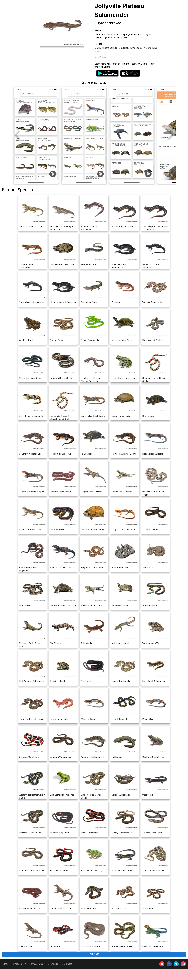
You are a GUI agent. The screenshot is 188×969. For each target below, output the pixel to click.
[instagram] (183, 963)
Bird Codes (67, 964)
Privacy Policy (19, 964)
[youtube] (161, 963)
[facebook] (169, 963)
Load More (94, 954)
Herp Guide (52, 964)
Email (5, 964)
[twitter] (176, 963)
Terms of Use (36, 964)
